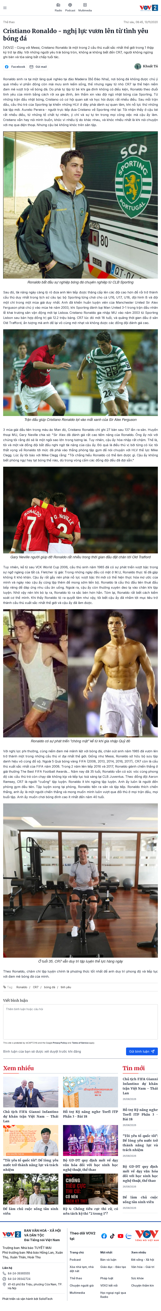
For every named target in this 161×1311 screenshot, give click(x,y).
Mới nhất (106, 1252)
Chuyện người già (82, 1285)
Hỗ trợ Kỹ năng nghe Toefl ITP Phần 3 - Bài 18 (140, 1114)
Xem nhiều (138, 1252)
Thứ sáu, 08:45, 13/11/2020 (140, 22)
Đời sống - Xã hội (142, 1259)
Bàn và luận (108, 1259)
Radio (58, 10)
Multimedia (85, 10)
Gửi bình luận (139, 1051)
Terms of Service (80, 1043)
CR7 (35, 987)
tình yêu (66, 987)
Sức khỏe (137, 1278)
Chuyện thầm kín (142, 1285)
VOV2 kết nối (109, 1285)
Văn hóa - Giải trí (142, 1267)
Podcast (70, 10)
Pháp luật (106, 1278)
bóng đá (49, 987)
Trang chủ (77, 1252)
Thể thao (9, 22)
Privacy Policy (60, 1043)
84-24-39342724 (19, 1278)
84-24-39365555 (19, 1273)
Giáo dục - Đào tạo (113, 1267)
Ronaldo (21, 987)
